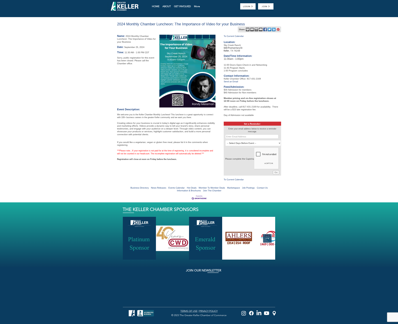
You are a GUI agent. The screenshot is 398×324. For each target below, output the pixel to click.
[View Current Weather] (261, 29)
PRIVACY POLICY (208, 311)
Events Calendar (176, 187)
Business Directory (139, 187)
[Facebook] (251, 313)
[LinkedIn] (259, 313)
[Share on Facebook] (265, 29)
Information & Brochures (189, 190)
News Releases (158, 187)
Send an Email (231, 81)
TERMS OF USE (188, 311)
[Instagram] (244, 313)
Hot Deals (192, 187)
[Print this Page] (248, 29)
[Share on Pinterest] (278, 29)
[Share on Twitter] (269, 29)
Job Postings (248, 187)
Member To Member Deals (212, 187)
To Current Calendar (234, 36)
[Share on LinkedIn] (274, 29)
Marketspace (233, 187)
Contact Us (262, 187)
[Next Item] (267, 238)
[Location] (274, 313)
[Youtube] (267, 313)
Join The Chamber (212, 190)
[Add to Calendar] (256, 29)
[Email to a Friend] (252, 29)
